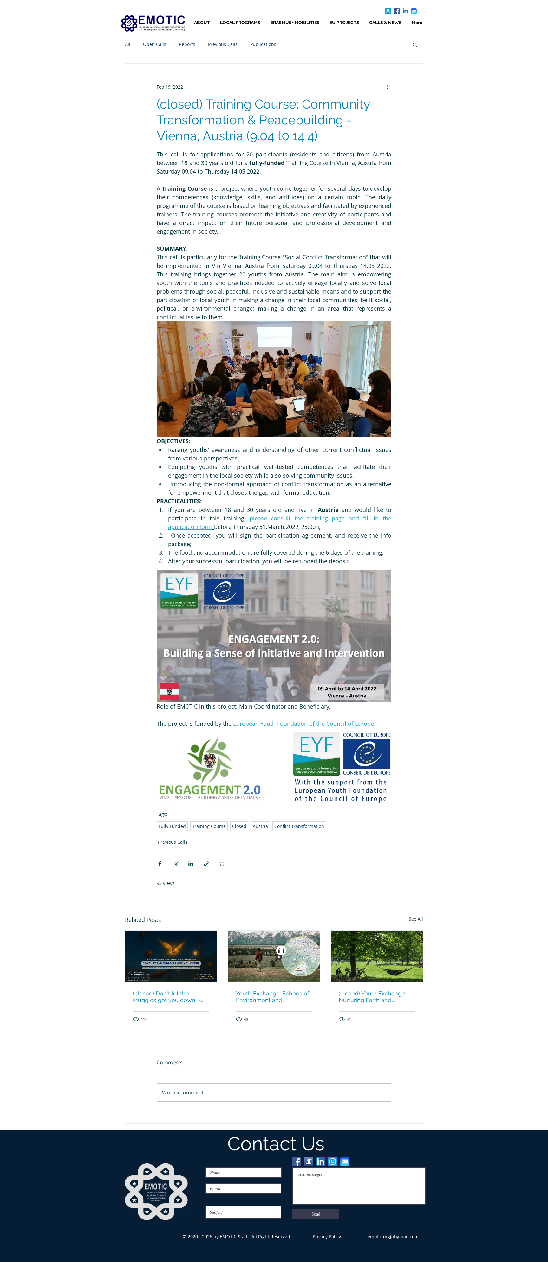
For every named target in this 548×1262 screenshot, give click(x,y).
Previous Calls (223, 44)
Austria (260, 826)
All (127, 44)
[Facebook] (397, 11)
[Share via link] (206, 864)
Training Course (209, 826)
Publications (263, 44)
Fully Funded (172, 826)
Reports (187, 44)
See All (416, 919)
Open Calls (154, 44)
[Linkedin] (405, 11)
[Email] (414, 11)
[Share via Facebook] (160, 864)
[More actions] (387, 86)
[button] (415, 44)
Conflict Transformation (299, 826)
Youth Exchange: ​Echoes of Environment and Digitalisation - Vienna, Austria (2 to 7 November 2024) (272, 996)
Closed (239, 826)
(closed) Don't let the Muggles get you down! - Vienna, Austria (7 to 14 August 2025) (167, 996)
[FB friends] (308, 1161)
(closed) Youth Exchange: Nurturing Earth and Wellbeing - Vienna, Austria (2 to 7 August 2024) (375, 996)
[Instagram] (388, 11)
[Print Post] (222, 864)
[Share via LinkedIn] (191, 864)
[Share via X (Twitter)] (175, 864)
